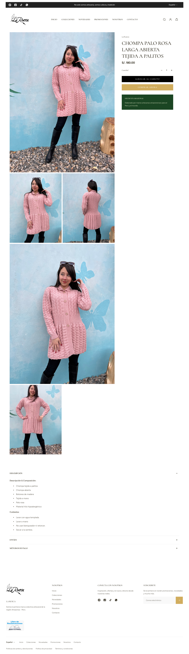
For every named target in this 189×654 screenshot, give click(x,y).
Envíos (13, 540)
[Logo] (20, 19)
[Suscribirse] (179, 600)
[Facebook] (15, 5)
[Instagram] (10, 5)
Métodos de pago (19, 548)
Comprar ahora (147, 87)
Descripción (16, 473)
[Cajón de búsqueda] (164, 19)
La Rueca (125, 37)
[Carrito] (177, 19)
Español (9, 642)
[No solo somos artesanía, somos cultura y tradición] (94, 4)
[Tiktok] (21, 5)
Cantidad (125, 70)
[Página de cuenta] (170, 19)
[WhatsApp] (27, 5)
